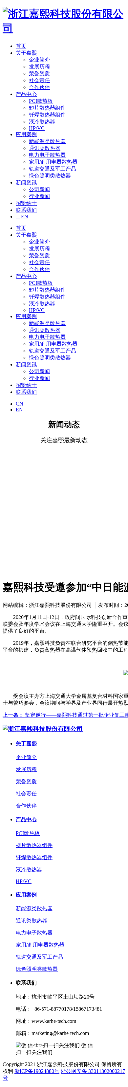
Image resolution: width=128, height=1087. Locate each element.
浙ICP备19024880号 (36, 1071)
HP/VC (37, 128)
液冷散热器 (42, 121)
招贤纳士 (26, 203)
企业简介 (39, 60)
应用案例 (26, 134)
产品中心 (26, 94)
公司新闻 (39, 189)
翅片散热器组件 (47, 108)
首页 (21, 46)
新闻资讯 (26, 182)
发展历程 (39, 66)
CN (19, 404)
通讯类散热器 (44, 148)
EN (24, 216)
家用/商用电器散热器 (53, 162)
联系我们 (26, 210)
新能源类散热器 (47, 141)
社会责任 (39, 80)
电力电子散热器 (47, 155)
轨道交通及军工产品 (52, 169)
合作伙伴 (39, 87)
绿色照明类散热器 (50, 175)
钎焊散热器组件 (47, 115)
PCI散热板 (41, 101)
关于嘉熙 (26, 53)
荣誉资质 (39, 73)
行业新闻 (39, 196)
